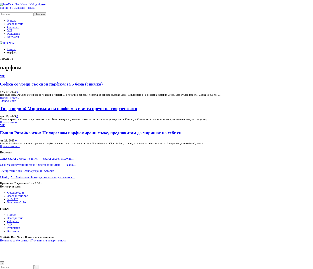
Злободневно (15, 23)
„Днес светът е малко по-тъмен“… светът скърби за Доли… (37, 158)
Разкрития (13, 33)
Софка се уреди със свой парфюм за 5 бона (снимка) (51, 84)
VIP (9, 30)
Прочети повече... (10, 97)
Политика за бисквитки (14, 240)
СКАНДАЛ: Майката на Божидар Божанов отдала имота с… (37, 177)
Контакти (13, 36)
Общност (13, 27)
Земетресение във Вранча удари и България (27, 170)
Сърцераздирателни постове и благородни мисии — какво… (38, 164)
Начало (11, 20)
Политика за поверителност (48, 240)
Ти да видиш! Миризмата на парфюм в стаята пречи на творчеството (68, 108)
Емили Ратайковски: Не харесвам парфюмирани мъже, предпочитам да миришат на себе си (90, 132)
